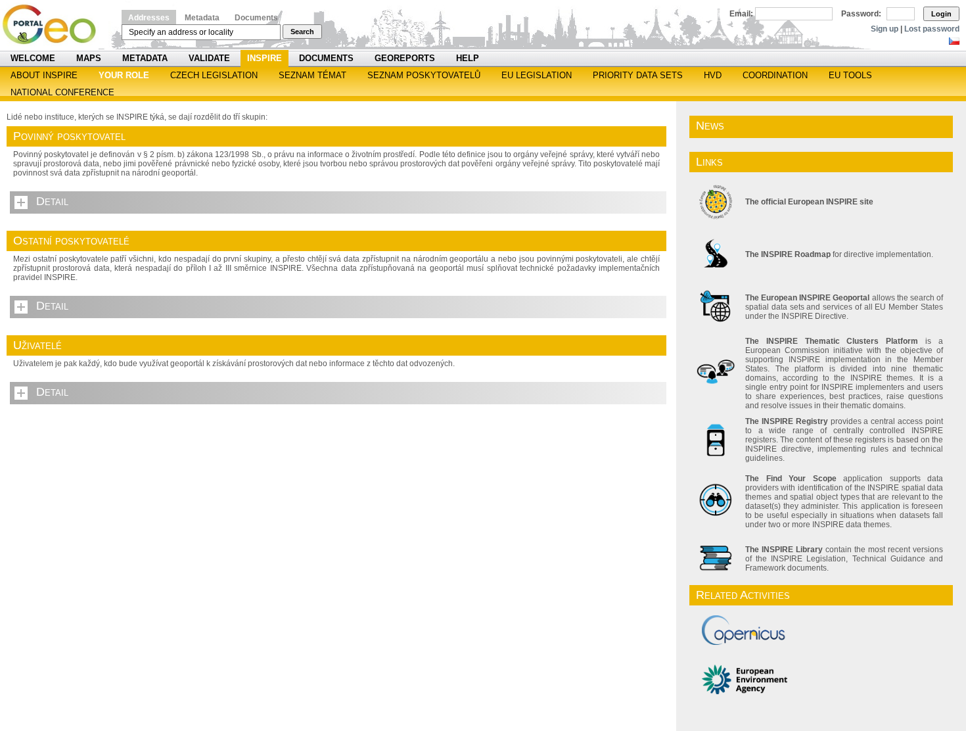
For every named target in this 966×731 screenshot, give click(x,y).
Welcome (33, 58)
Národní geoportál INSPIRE (54, 24)
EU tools (850, 75)
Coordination (775, 75)
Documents (256, 17)
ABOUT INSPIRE (44, 75)
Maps (88, 58)
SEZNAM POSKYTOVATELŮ (423, 75)
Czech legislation (214, 75)
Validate (209, 58)
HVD (713, 75)
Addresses (149, 17)
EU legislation (536, 75)
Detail (52, 201)
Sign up (884, 29)
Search (302, 31)
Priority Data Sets (638, 75)
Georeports (405, 58)
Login (941, 14)
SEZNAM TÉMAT (312, 75)
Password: (861, 13)
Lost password (931, 29)
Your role (124, 75)
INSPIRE (264, 58)
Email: (741, 13)
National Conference (62, 92)
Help (467, 58)
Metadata (202, 17)
